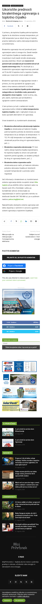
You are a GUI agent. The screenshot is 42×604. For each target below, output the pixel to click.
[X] (16, 221)
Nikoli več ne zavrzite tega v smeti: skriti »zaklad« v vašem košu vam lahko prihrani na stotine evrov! (27, 485)
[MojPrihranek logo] (21, 545)
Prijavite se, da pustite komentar (21, 257)
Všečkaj (35, 322)
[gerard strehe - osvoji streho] (18, 314)
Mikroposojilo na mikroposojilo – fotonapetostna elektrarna (8, 238)
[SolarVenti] (19, 412)
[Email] (31, 221)
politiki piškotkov (23, 596)
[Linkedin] (26, 221)
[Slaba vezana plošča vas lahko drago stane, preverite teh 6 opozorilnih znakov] (7, 475)
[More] (27, 26)
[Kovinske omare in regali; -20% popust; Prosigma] (19, 373)
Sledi (36, 327)
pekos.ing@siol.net (16, 199)
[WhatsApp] (21, 221)
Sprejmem (7, 600)
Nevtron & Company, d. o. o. (14, 21)
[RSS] (21, 582)
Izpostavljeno (6, 5)
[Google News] (32, 582)
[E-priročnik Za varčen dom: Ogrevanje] (7, 443)
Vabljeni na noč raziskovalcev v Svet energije (32, 237)
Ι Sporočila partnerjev (17, 5)
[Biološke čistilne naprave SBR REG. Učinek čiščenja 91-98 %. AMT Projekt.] (19, 399)
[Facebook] (11, 221)
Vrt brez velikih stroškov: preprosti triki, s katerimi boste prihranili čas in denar (27, 504)
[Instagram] (16, 582)
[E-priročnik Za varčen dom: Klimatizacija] (7, 432)
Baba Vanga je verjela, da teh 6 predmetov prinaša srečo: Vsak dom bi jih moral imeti (26, 515)
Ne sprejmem (19, 600)
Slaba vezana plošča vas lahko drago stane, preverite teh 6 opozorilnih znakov (26, 474)
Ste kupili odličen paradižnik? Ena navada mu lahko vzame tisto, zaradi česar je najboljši (27, 526)
